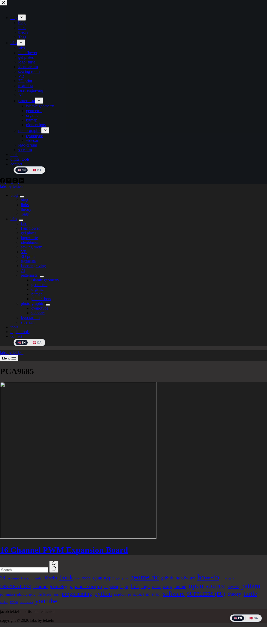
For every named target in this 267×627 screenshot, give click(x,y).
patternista (29, 275)
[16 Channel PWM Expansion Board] (78, 537)
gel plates (28, 233)
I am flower (30, 228)
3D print (28, 256)
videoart (38, 313)
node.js (167, 587)
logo (145, 586)
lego (124, 586)
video (14, 602)
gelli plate (122, 578)
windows (26, 602)
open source (207, 585)
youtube (46, 601)
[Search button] (53, 567)
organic (37, 289)
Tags (25, 214)
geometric (39, 284)
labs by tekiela (11, 186)
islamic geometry (45, 280)
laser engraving (33, 266)
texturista (28, 261)
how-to (208, 577)
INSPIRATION (15, 586)
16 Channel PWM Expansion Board (64, 550)
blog (14, 195)
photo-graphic (32, 303)
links (25, 204)
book (66, 577)
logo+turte (29, 237)
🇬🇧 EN (21, 342)
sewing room (31, 247)
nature (156, 587)
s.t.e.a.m (27, 322)
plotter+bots (41, 299)
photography (26, 594)
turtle (250, 593)
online (180, 586)
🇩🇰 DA (37, 342)
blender (37, 578)
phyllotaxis (44, 594)
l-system (111, 586)
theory (26, 209)
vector (4, 602)
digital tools (19, 331)
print (56, 594)
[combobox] (24, 570)
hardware (185, 577)
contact (16, 336)
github (167, 577)
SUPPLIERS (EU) (206, 594)
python (103, 593)
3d (2, 577)
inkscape (228, 578)
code (86, 577)
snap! (156, 594)
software (174, 593)
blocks (51, 578)
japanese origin (86, 586)
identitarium (30, 242)
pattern (250, 586)
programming (77, 594)
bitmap (37, 294)
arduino (13, 578)
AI (23, 270)
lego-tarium (30, 317)
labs (13, 219)
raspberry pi (122, 594)
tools (14, 327)
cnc (77, 578)
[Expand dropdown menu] (22, 197)
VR (24, 251)
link (135, 586)
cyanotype (39, 308)
